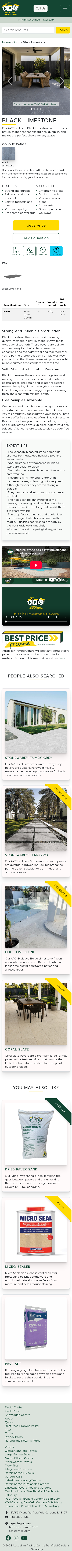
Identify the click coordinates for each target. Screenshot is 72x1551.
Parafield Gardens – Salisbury (37, 19)
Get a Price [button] (36, 225)
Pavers (9, 1447)
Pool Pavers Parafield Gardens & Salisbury (32, 1498)
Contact (10, 1433)
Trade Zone (12, 1411)
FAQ (8, 1429)
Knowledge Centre (17, 1414)
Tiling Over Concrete (18, 1469)
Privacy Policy (14, 1437)
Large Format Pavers (19, 1454)
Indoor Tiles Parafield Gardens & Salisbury (32, 1506)
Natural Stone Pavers (19, 1458)
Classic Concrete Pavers (21, 1450)
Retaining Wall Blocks (19, 1473)
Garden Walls (13, 1476)
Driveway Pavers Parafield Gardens (28, 1487)
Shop (16, 42)
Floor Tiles (11, 1465)
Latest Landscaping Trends (23, 1480)
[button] (10, 81)
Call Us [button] (40, 8)
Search (63, 30)
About (9, 1418)
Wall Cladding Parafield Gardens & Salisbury (33, 1502)
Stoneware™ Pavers (18, 1461)
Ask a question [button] (36, 238)
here (62, 658)
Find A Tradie (13, 1407)
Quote (9, 1422)
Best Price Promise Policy (22, 1426)
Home (6, 42)
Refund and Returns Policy (22, 1440)
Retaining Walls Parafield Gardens (27, 1484)
